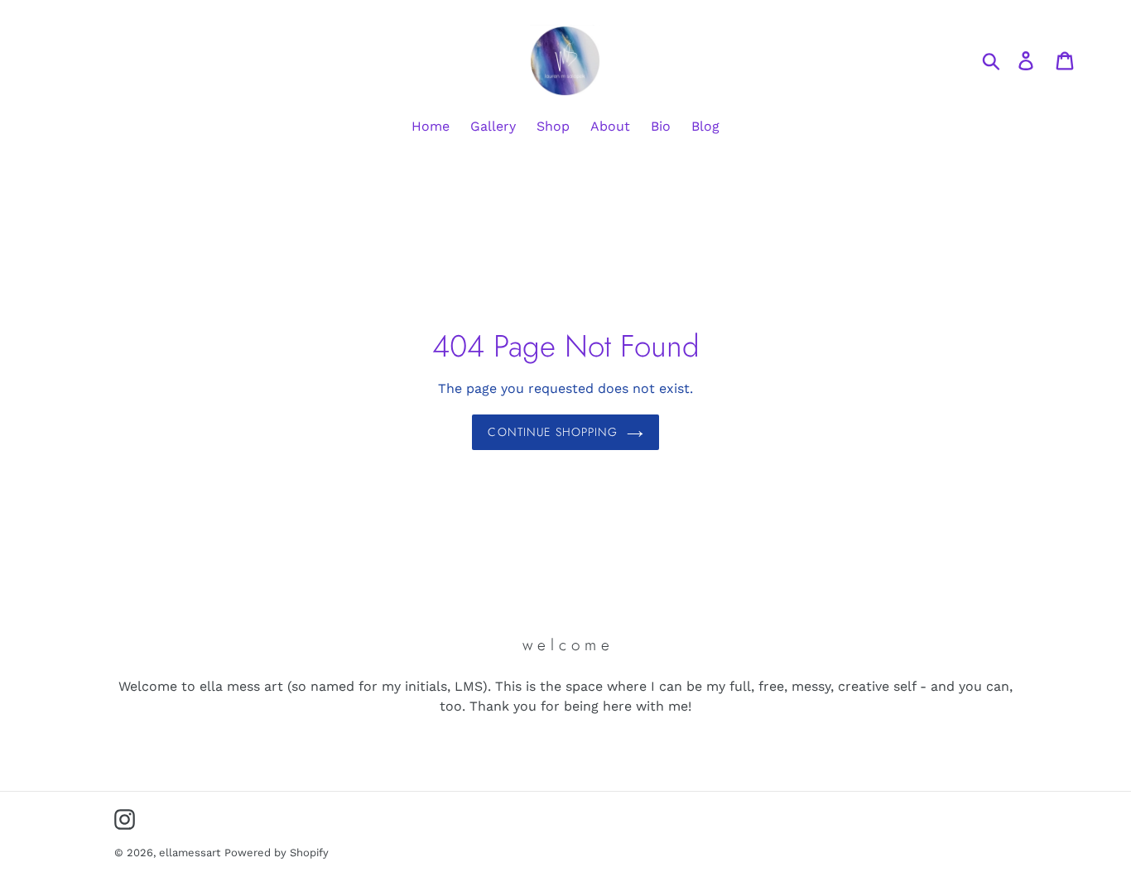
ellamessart (189, 852)
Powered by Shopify (276, 852)
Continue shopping (553, 432)
